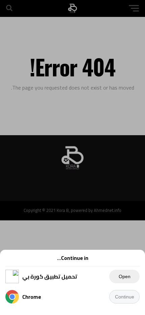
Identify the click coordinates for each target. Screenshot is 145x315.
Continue (124, 296)
